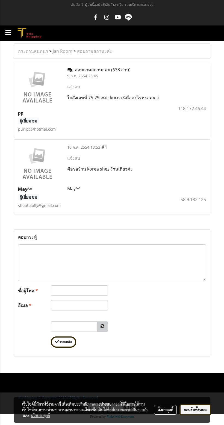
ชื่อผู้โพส (28, 291)
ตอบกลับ (65, 342)
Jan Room (62, 51)
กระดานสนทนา (33, 51)
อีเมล (24, 305)
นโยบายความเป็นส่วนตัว (129, 409)
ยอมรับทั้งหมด (195, 409)
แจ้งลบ (73, 87)
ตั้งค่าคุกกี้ (165, 409)
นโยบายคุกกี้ (40, 415)
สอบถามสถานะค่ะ (94, 51)
